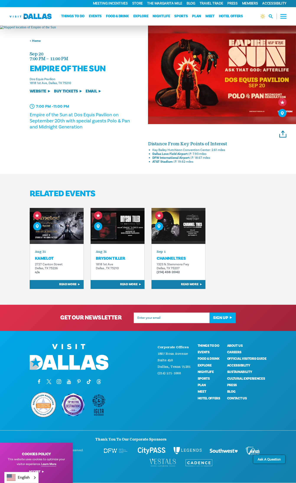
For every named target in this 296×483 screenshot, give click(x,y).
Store (137, 3)
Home (36, 41)
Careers (234, 352)
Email (91, 91)
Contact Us (237, 398)
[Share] (282, 133)
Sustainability (239, 372)
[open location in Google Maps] (74, 27)
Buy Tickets (66, 91)
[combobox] (21, 477)
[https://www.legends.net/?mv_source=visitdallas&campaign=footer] (188, 450)
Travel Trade (211, 3)
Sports (181, 16)
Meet (210, 16)
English (24, 477)
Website (38, 91)
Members (250, 3)
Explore (140, 16)
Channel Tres (171, 258)
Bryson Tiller (110, 258)
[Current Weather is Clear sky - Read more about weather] (262, 16)
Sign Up (220, 317)
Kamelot (44, 258)
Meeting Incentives (110, 3)
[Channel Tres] (178, 226)
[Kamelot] (57, 226)
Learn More (48, 464)
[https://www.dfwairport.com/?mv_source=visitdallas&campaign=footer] (116, 450)
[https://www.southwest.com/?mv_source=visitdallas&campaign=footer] (224, 450)
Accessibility (274, 3)
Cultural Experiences (246, 378)
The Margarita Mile (164, 3)
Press (232, 3)
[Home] (31, 16)
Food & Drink (117, 16)
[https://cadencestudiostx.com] (199, 463)
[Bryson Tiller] (118, 226)
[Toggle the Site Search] (273, 16)
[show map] (282, 113)
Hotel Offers (231, 16)
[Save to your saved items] (282, 102)
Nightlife (161, 16)
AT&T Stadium (162, 162)
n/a (37, 272)
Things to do (73, 16)
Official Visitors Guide (247, 359)
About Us (234, 346)
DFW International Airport (171, 158)
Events (95, 16)
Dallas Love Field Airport (170, 154)
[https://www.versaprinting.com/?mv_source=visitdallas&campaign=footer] (253, 450)
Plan (196, 16)
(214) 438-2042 (168, 272)
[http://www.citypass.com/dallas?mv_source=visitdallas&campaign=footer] (152, 450)
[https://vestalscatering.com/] (163, 463)
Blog (191, 3)
